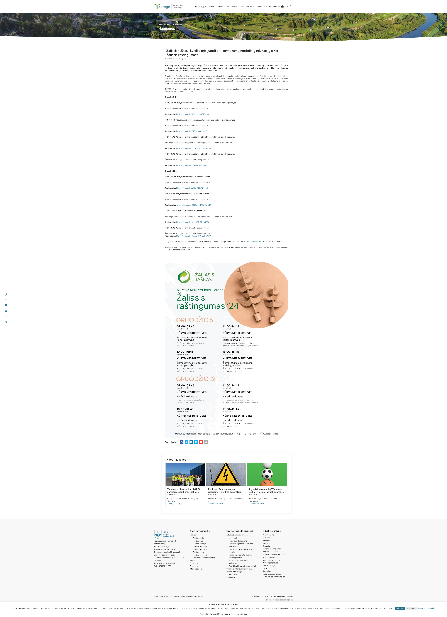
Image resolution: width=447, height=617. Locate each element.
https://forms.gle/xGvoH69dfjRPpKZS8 (192, 222)
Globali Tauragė (268, 566)
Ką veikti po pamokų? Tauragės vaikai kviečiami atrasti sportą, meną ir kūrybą (265, 492)
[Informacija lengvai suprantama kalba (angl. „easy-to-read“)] (283, 6)
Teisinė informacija (234, 572)
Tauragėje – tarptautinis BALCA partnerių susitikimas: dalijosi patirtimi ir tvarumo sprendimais (184, 492)
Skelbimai (266, 543)
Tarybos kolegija (199, 544)
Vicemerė (194, 563)
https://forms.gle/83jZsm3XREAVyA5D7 (194, 205)
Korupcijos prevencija (271, 560)
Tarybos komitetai (200, 546)
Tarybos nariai (198, 538)
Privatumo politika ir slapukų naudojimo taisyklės (272, 596)
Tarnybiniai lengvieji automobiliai (242, 566)
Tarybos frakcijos (199, 541)
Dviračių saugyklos (270, 552)
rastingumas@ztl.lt (253, 242)
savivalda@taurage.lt (167, 563)
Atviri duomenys (269, 557)
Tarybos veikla (198, 552)
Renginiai (266, 546)
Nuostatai (233, 538)
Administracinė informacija (237, 535)
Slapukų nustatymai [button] (425, 608)
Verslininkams (268, 535)
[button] (182, 442)
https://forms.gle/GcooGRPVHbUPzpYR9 (193, 236)
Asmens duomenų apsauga (273, 554)
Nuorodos (266, 571)
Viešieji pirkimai (235, 558)
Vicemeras (194, 566)
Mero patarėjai (196, 569)
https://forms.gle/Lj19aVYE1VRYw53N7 (192, 165)
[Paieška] (291, 6)
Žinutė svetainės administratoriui (279, 600)
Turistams (266, 538)
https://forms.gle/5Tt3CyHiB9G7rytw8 (192, 114)
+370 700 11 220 (164, 566)
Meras (192, 560)
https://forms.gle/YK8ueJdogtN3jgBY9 (192, 131)
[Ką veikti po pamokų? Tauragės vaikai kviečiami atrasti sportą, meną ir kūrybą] (267, 474)
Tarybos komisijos (200, 549)
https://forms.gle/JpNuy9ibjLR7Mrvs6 (192, 188)
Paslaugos (230, 577)
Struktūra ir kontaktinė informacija (240, 569)
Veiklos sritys (231, 574)
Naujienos (183, 59)
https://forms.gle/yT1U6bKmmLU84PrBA (193, 148)
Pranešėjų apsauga (270, 563)
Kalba (264, 568)
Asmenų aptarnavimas (271, 549)
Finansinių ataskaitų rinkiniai (240, 555)
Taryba (193, 535)
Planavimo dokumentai (238, 541)
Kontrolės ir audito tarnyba (204, 558)
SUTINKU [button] (400, 608)
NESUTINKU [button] (411, 608)
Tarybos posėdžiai (200, 555)
